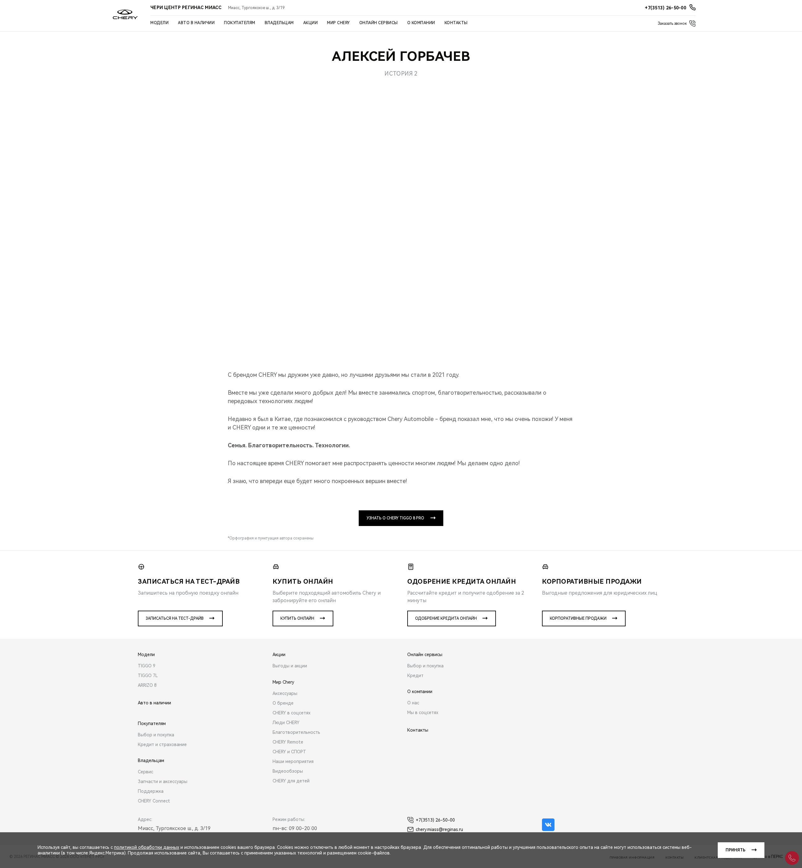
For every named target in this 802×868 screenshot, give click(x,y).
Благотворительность (296, 732)
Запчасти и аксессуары (162, 781)
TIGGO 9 (146, 665)
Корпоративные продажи (578, 618)
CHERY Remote (288, 741)
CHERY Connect (154, 800)
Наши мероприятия (293, 761)
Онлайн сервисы (378, 23)
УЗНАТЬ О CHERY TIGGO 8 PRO (395, 518)
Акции (310, 23)
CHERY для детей (291, 780)
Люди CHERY (286, 722)
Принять (735, 850)
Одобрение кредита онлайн (446, 618)
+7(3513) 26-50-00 (435, 820)
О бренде (283, 703)
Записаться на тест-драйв (175, 618)
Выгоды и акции (290, 665)
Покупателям (239, 23)
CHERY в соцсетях (291, 712)
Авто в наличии (196, 23)
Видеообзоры (288, 771)
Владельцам (279, 23)
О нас (413, 702)
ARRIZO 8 (147, 685)
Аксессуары (285, 693)
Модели (159, 23)
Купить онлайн (297, 618)
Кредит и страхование (162, 744)
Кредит (415, 675)
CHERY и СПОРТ (289, 751)
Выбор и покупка (156, 734)
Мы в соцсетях (422, 712)
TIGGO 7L (148, 675)
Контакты (456, 23)
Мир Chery (338, 23)
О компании (421, 23)
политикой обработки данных (146, 847)
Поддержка (151, 791)
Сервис (145, 771)
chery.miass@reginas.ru (439, 829)
